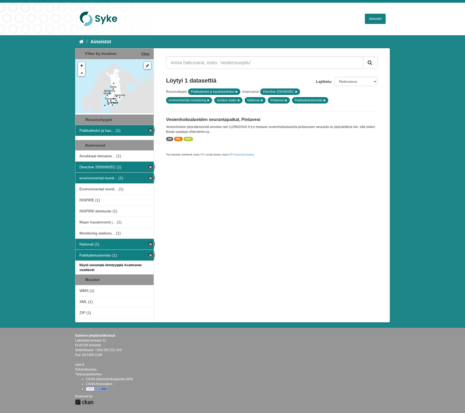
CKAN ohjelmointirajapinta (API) (109, 379)
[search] (370, 62)
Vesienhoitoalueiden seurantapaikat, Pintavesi (213, 119)
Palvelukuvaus (86, 369)
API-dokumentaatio (241, 154)
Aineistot (375, 19)
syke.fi (79, 364)
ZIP (170, 139)
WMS (188, 139)
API (202, 154)
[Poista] (236, 91)
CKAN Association (99, 384)
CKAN (84, 402)
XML (178, 139)
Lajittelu (323, 81)
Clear (145, 54)
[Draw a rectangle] (147, 65)
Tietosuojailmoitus (88, 374)
